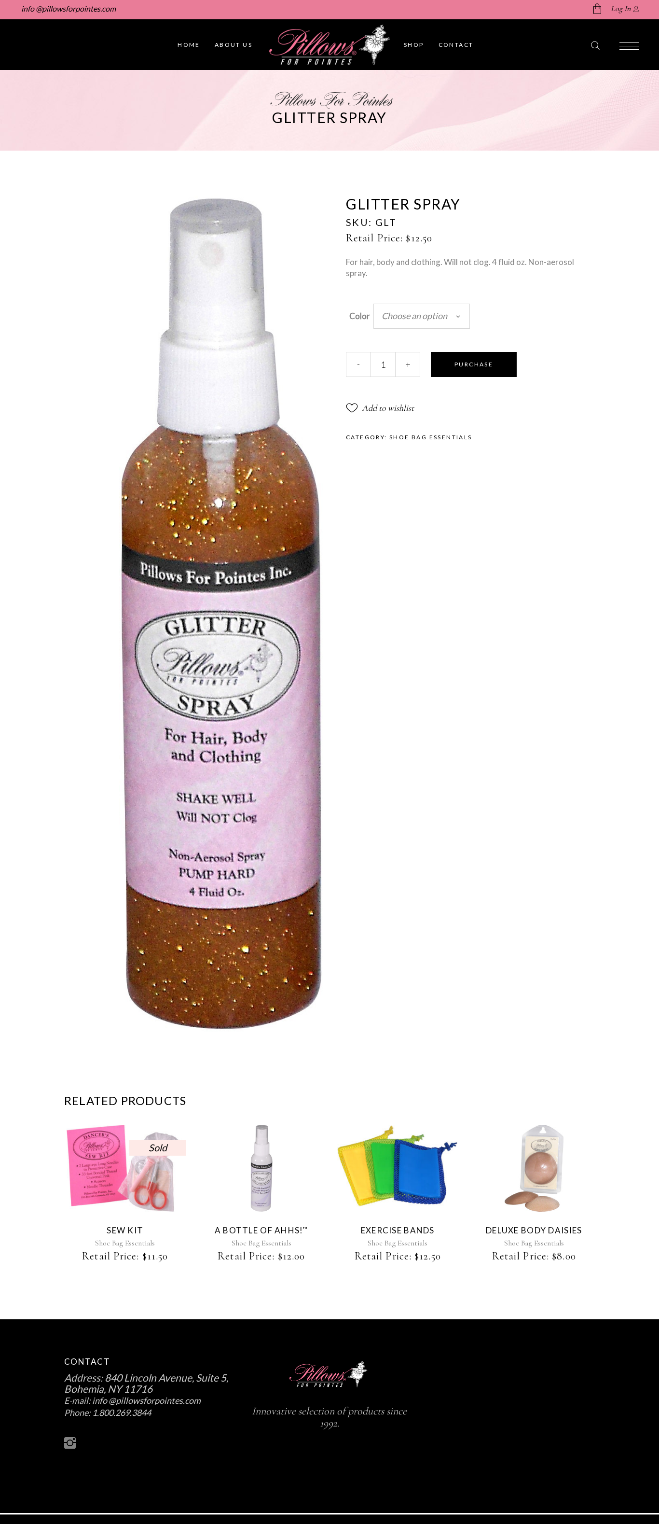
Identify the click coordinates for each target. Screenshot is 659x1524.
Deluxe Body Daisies (534, 1230)
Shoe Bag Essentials (430, 437)
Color (359, 316)
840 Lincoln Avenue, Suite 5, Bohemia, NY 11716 (146, 1383)
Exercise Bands (398, 1230)
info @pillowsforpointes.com (68, 8)
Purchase (473, 364)
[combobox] (421, 316)
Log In (621, 9)
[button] (380, 408)
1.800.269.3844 (121, 1412)
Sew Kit (125, 1230)
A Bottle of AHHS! (261, 1230)
